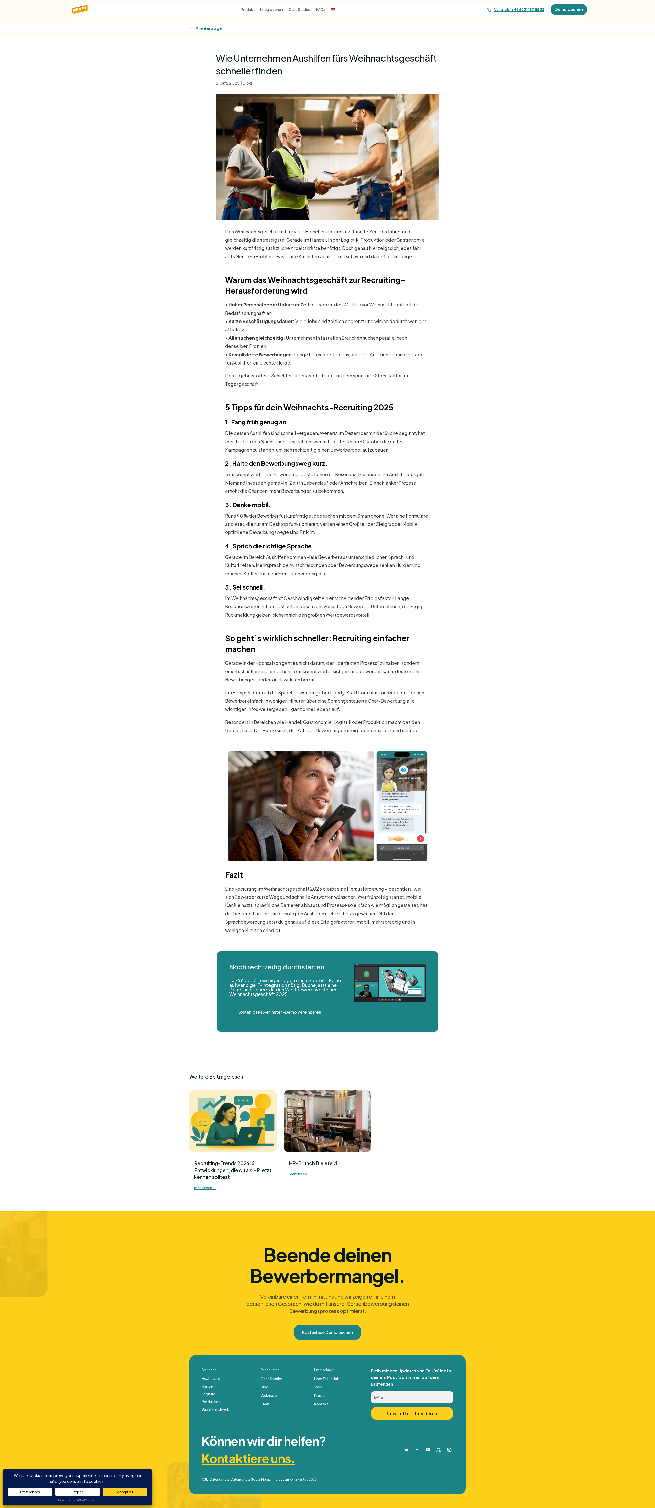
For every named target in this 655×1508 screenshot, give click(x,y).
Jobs (318, 1387)
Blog (247, 83)
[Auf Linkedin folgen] (406, 1450)
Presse (319, 1395)
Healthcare (211, 1379)
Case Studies (300, 10)
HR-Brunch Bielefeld (313, 1163)
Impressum (280, 1479)
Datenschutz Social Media (251, 1479)
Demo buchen (569, 9)
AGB (205, 1479)
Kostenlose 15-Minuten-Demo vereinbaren (279, 1012)
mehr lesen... (205, 1187)
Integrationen (271, 10)
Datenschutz (220, 1479)
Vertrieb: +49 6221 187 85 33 (519, 9)
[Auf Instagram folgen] (449, 1450)
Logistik (208, 1394)
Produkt (248, 10)
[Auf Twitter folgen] (438, 1450)
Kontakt (321, 1404)
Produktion (211, 1402)
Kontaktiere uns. (248, 1458)
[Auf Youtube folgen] (428, 1450)
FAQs (320, 10)
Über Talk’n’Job (327, 1379)
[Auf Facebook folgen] (417, 1450)
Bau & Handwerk (215, 1409)
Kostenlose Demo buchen (327, 1332)
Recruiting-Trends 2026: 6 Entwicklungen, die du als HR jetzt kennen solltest (232, 1170)
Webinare (269, 1395)
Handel (207, 1386)
